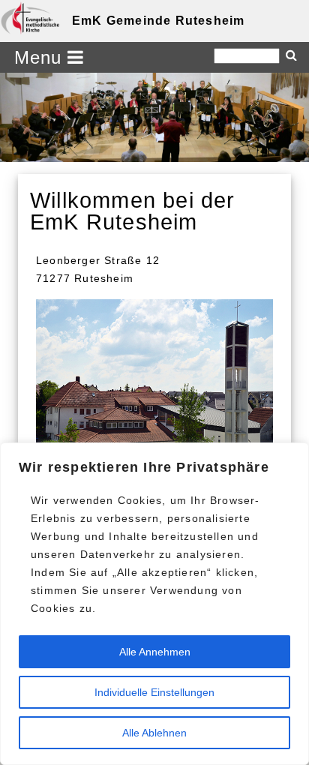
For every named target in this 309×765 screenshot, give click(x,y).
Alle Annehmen (154, 652)
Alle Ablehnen (154, 733)
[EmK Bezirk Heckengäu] (30, 18)
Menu (41, 57)
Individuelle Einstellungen (154, 692)
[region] (154, 603)
